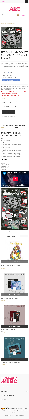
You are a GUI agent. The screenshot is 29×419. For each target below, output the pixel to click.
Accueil (3, 21)
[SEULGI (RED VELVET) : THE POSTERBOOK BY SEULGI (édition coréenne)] (14, 251)
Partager (11, 72)
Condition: (5, 77)
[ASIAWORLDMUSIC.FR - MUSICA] (14, 9)
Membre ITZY (5, 106)
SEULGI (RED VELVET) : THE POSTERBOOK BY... (11, 266)
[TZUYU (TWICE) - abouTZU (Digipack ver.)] (14, 283)
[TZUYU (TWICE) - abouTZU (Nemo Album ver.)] (14, 315)
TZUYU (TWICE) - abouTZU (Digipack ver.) (10, 298)
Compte (3, 1)
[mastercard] (5, 399)
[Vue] (14, 255)
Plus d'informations (7, 126)
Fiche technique (20, 126)
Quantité (4, 102)
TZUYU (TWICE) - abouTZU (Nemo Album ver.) (10, 330)
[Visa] (2, 399)
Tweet (4, 72)
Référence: (5, 75)
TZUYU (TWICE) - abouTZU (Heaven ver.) (10, 362)
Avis (2, 129)
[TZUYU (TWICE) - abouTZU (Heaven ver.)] (14, 348)
